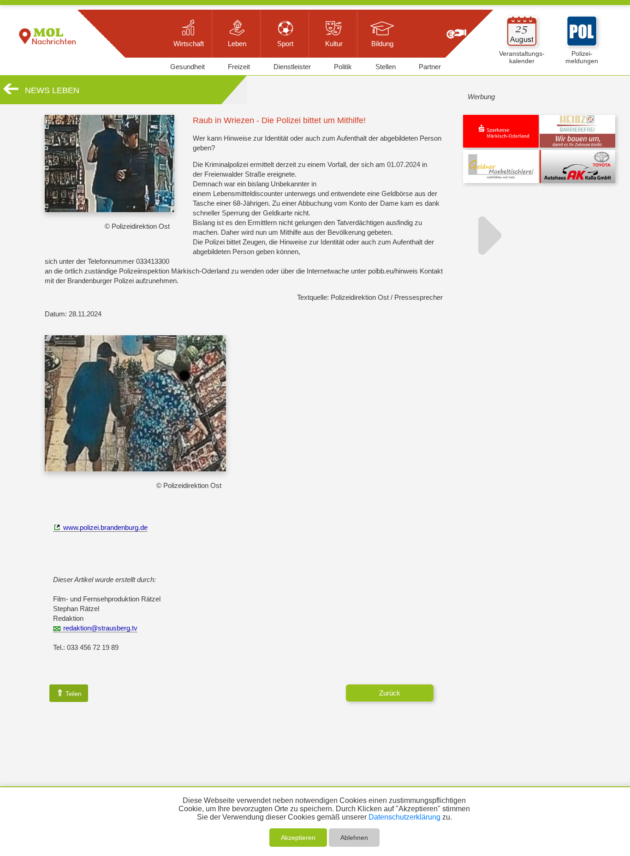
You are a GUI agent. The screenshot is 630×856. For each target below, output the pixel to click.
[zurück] (10, 92)
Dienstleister (292, 67)
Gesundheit (187, 67)
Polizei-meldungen (581, 57)
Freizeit (239, 67)
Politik (343, 67)
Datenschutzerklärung (404, 817)
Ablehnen (354, 837)
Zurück (389, 693)
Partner (430, 67)
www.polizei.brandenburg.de (105, 527)
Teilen (68, 693)
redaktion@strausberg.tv (100, 628)
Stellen (385, 67)
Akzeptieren (298, 837)
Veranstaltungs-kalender (522, 57)
